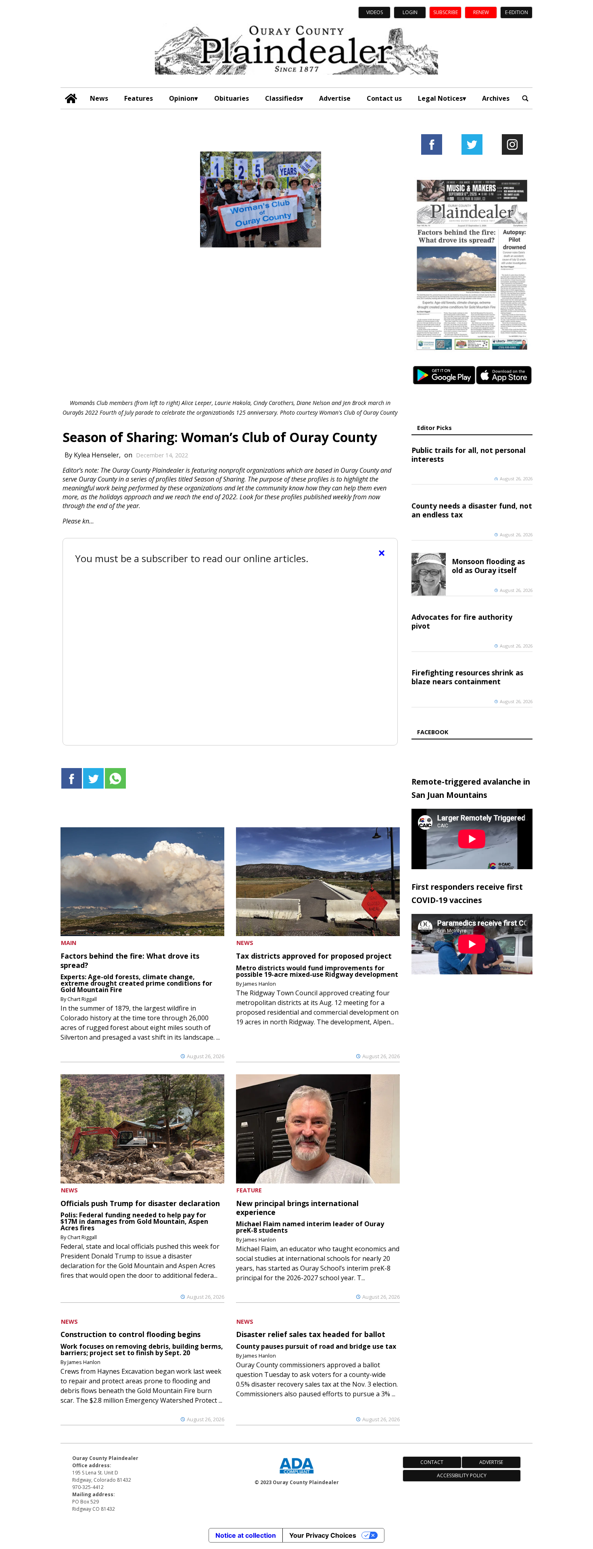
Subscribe (445, 12)
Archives (495, 98)
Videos (374, 12)
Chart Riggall (82, 999)
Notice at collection (245, 1535)
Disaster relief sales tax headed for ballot (310, 1334)
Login (410, 12)
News (99, 98)
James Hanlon (259, 983)
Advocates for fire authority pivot (461, 621)
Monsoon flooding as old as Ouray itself (488, 565)
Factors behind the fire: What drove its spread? (130, 960)
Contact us (384, 98)
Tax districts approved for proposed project (314, 956)
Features (138, 98)
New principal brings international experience (297, 1207)
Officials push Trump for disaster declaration (140, 1203)
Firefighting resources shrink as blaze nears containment (467, 677)
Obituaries (231, 98)
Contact (431, 1462)
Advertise (335, 98)
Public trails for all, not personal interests (468, 454)
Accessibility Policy (462, 1475)
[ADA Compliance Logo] (296, 1474)
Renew (481, 12)
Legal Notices (440, 98)
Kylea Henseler (96, 455)
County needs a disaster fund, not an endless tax (471, 510)
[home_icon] (71, 98)
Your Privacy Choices (322, 1535)
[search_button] (525, 98)
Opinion (181, 98)
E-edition (516, 12)
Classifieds (282, 98)
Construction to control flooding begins (130, 1334)
